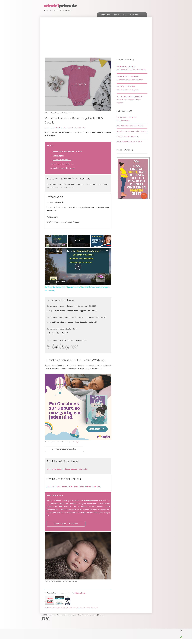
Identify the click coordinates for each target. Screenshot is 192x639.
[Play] (102, 241)
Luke (94, 486)
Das (71, 607)
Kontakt (63, 615)
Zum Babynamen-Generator (66, 524)
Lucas (58, 486)
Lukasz (88, 486)
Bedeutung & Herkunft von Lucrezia (67, 151)
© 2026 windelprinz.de (50, 615)
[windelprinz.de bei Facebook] (43, 620)
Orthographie (58, 156)
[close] (181, 630)
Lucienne (66, 469)
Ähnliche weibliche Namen (63, 164)
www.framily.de (75, 442)
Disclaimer (82, 615)
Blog (124, 15)
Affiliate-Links (79, 593)
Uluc (99, 486)
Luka (85, 469)
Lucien (70, 486)
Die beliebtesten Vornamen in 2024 (130, 126)
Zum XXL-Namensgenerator (127, 136)
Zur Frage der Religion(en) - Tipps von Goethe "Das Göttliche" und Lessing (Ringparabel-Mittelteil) (78, 251)
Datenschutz (92, 615)
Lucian (64, 486)
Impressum (72, 615)
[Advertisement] (96, 33)
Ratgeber (104, 15)
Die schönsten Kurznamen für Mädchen (132, 131)
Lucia (54, 469)
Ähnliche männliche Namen (64, 168)
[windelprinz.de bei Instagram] (47, 620)
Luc (48, 486)
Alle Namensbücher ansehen (64, 449)
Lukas (81, 486)
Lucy (80, 469)
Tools (116, 15)
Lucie (59, 469)
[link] (48, 251)
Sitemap (101, 615)
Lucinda (74, 469)
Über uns (133, 15)
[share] (107, 250)
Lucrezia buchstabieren (62, 160)
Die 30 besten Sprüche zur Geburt (129, 142)
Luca (48, 469)
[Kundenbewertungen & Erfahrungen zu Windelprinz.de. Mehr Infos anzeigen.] (59, 604)
